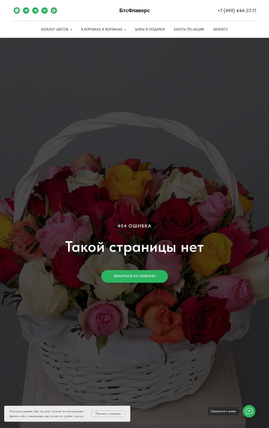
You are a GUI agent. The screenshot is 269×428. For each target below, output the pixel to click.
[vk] (44, 10)
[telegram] (26, 10)
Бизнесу (221, 29)
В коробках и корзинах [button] (102, 29)
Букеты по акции (189, 29)
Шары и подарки (150, 29)
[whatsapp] (17, 10)
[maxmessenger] (54, 10)
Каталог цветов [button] (55, 29)
